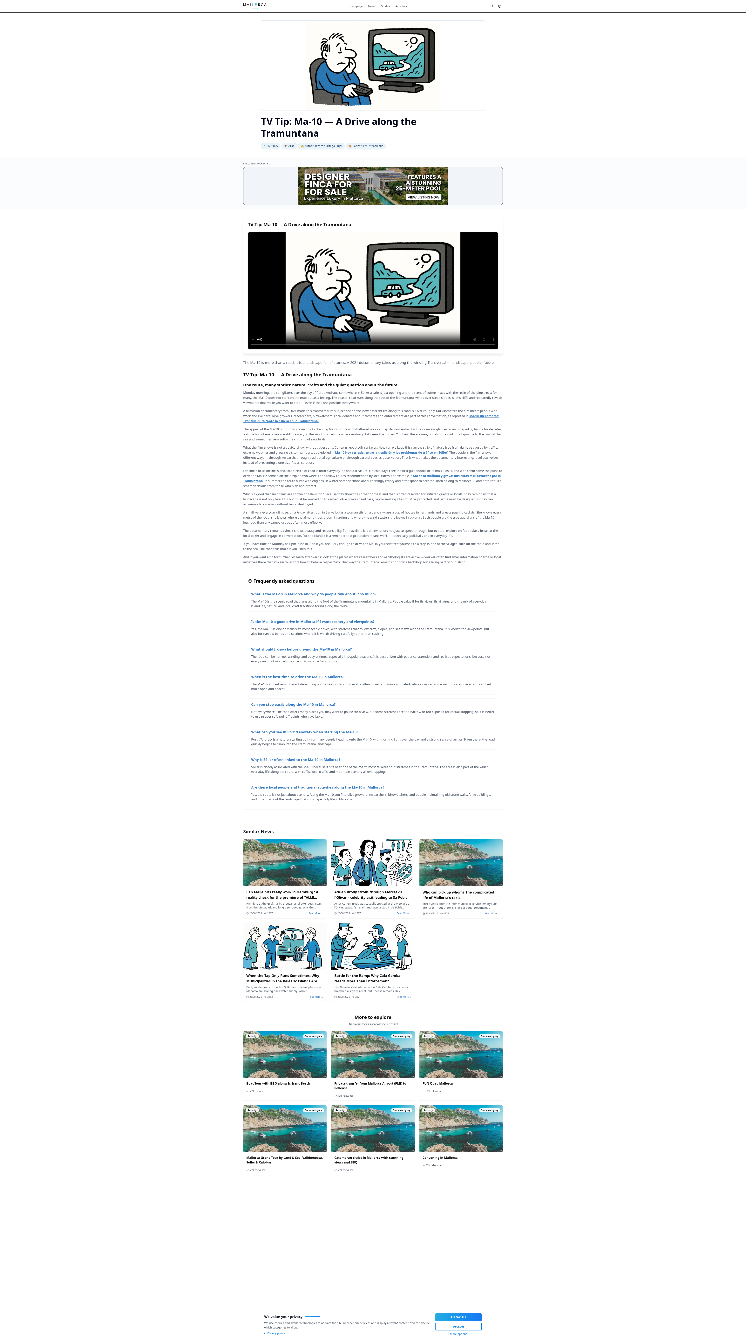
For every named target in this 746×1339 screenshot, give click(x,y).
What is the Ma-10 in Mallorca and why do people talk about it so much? (313, 594)
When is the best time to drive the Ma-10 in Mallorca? (297, 676)
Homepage (356, 6)
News (371, 6)
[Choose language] (500, 6)
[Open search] (492, 6)
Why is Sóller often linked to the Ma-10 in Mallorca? (295, 759)
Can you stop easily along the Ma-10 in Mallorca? (293, 704)
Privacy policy (276, 1333)
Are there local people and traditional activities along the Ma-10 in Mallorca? (317, 787)
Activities (401, 6)
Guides (385, 6)
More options (458, 1334)
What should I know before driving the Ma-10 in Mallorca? (301, 649)
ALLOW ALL (458, 1317)
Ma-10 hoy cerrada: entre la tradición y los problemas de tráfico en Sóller (391, 452)
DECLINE (458, 1326)
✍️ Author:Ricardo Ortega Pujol (321, 146)
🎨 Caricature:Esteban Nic (365, 146)
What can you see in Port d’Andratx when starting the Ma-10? (304, 732)
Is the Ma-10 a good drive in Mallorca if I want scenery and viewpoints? (313, 621)
